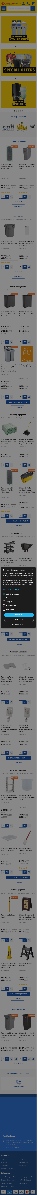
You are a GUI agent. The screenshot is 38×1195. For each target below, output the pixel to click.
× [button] (32, 569)
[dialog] (18, 597)
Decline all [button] (19, 620)
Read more (12, 587)
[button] (18, 590)
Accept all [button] (19, 615)
